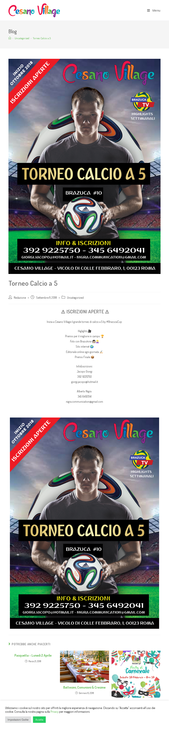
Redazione (20, 297)
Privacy (54, 711)
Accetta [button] (39, 719)
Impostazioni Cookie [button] (18, 719)
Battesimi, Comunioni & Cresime (84, 687)
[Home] (9, 38)
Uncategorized (75, 297)
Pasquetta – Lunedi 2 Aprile (33, 655)
